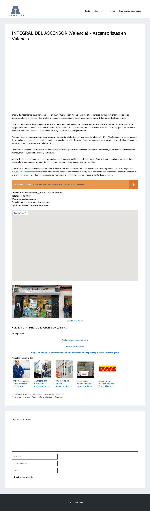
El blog (112, 11)
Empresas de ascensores (130, 11)
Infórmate (98, 11)
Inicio (87, 11)
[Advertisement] (75, 62)
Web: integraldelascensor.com (75, 340)
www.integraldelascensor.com (24, 172)
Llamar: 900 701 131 (75, 321)
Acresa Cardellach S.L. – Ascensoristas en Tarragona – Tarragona (39, 394)
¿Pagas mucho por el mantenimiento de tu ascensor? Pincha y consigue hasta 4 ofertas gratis (75, 352)
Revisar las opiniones (75, 346)
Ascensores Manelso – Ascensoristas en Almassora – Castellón (38, 397)
